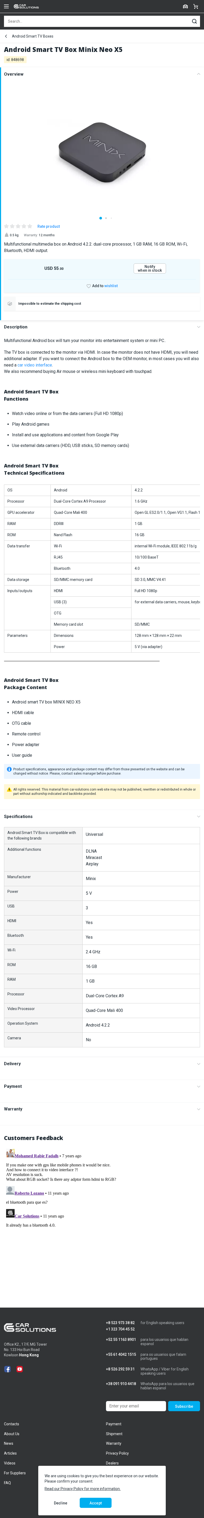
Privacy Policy (117, 1453)
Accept (96, 1503)
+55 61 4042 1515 (121, 1355)
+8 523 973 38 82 (120, 1323)
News (8, 1443)
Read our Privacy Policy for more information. (83, 1489)
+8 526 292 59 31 (120, 1369)
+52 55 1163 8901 (121, 1340)
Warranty (13, 1109)
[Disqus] (102, 1213)
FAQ (7, 1483)
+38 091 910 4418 (121, 1384)
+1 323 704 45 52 (120, 1329)
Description (15, 326)
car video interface (35, 365)
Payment (13, 1086)
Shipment (114, 1434)
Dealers (112, 1463)
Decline (60, 1503)
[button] (100, 218)
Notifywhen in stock (150, 268)
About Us (11, 1434)
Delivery (12, 1063)
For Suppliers (15, 1473)
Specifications (18, 816)
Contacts (11, 1424)
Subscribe (184, 1406)
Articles (10, 1453)
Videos (9, 1463)
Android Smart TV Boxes (32, 36)
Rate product (48, 226)
